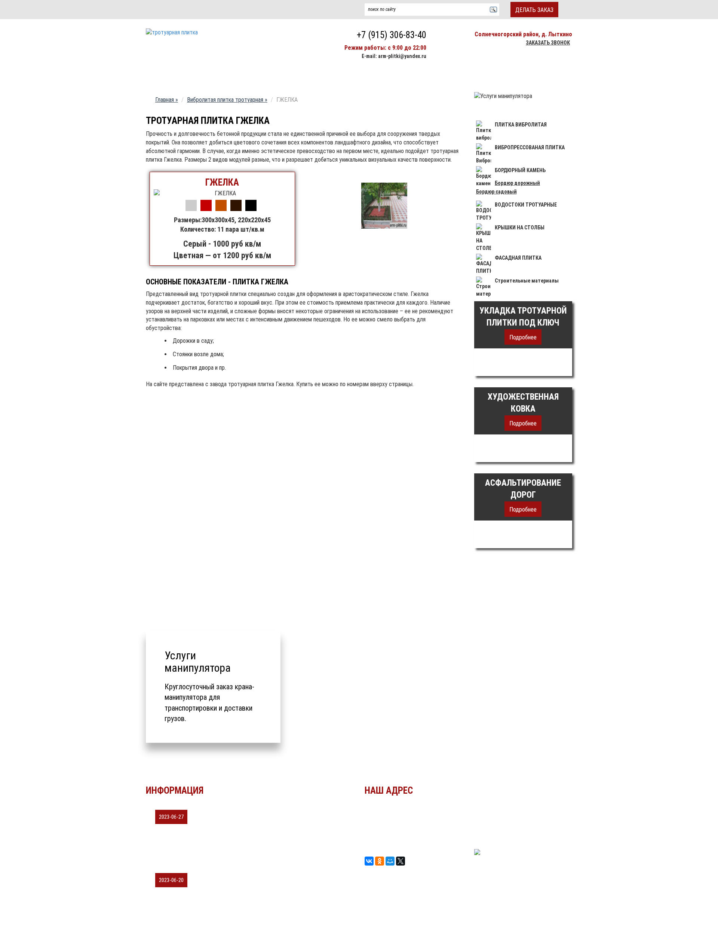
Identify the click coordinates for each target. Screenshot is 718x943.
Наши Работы (304, 76)
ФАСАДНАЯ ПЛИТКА (518, 258)
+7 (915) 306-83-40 (391, 35)
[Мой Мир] (390, 861)
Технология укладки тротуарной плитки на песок (222, 868)
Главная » (166, 99)
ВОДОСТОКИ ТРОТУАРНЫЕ (526, 205)
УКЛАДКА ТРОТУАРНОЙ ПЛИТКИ (230, 76)
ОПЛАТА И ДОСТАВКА (446, 76)
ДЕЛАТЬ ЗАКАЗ (534, 9)
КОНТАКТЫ (501, 76)
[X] (400, 861)
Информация (387, 76)
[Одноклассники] (379, 861)
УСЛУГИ (502, 813)
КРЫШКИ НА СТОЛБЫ (519, 228)
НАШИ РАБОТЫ (510, 822)
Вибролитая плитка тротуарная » (227, 99)
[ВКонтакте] (369, 861)
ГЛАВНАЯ (163, 76)
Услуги (345, 76)
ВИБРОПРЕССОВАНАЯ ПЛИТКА (530, 147)
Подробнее (523, 337)
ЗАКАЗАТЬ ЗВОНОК (548, 43)
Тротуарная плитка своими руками (202, 805)
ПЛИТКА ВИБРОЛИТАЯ (521, 125)
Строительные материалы (527, 281)
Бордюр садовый (496, 192)
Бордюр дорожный (517, 183)
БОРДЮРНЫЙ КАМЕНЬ (520, 170)
